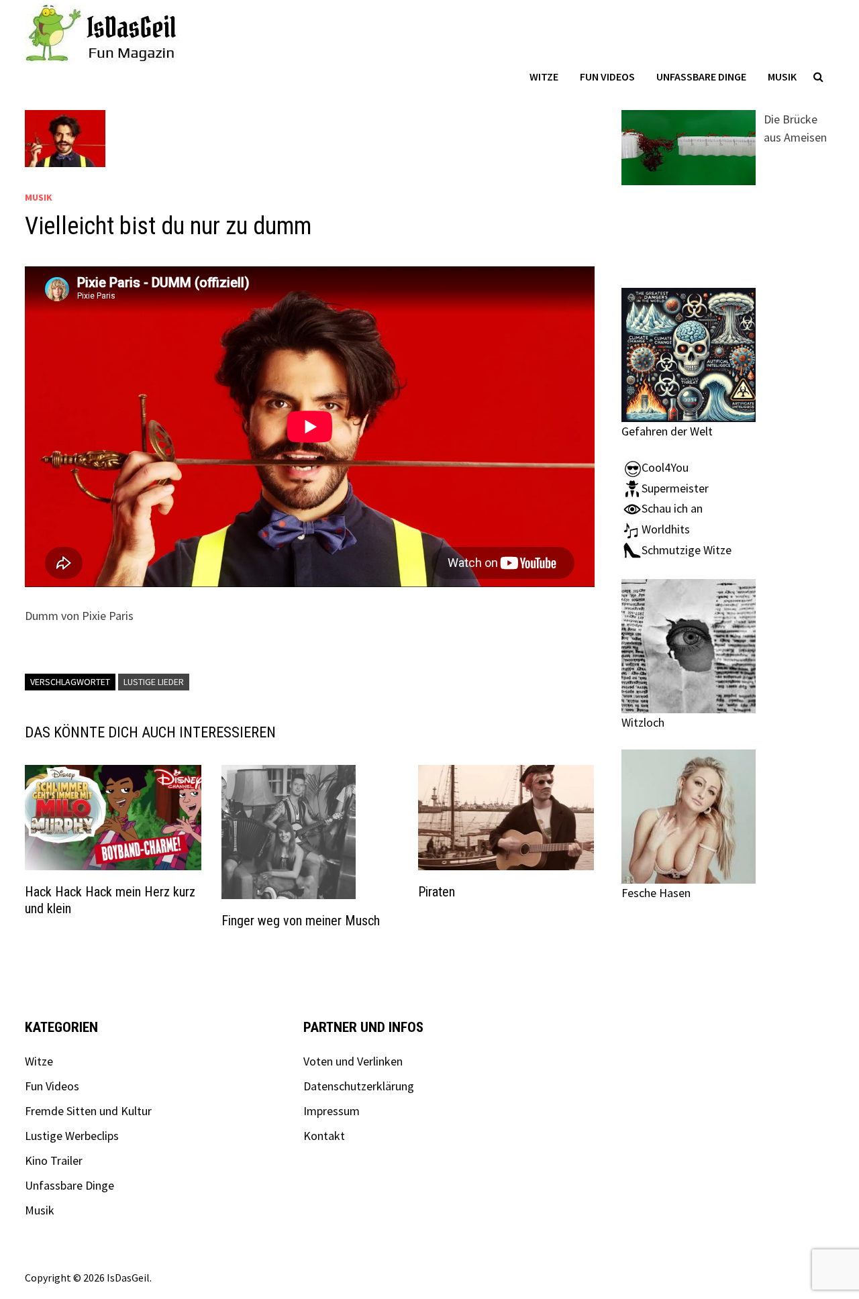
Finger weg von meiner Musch (300, 921)
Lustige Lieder (153, 682)
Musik (782, 76)
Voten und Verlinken (353, 1061)
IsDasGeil (128, 1277)
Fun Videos (607, 76)
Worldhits (666, 529)
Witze (543, 76)
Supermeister (675, 488)
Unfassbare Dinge (701, 76)
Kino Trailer (54, 1160)
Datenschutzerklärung (358, 1086)
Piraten (436, 892)
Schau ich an (672, 508)
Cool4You (665, 467)
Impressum (331, 1111)
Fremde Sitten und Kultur (88, 1111)
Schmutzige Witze (686, 550)
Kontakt (324, 1135)
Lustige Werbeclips (72, 1135)
